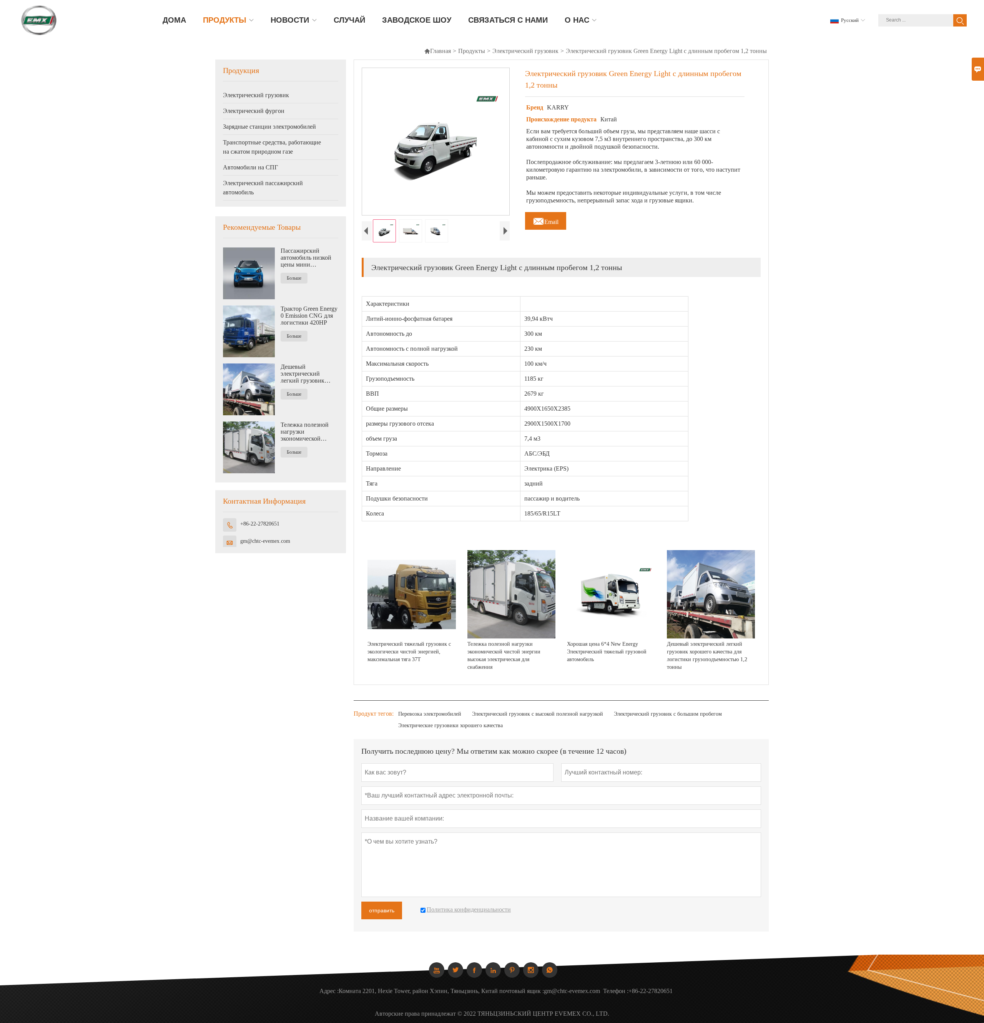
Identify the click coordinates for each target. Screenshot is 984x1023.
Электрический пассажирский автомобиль (263, 188)
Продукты (471, 51)
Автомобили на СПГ (250, 167)
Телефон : (615, 991)
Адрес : (329, 991)
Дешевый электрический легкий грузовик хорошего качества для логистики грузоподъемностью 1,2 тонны (307, 373)
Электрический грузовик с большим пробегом (668, 714)
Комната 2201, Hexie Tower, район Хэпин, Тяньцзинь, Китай (418, 991)
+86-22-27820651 (259, 524)
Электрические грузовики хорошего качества (450, 725)
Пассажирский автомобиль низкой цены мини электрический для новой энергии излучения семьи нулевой (306, 257)
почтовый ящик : (521, 991)
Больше (294, 278)
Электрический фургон (253, 111)
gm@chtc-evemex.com (265, 541)
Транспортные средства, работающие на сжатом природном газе (272, 147)
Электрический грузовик (525, 51)
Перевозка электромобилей (429, 714)
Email (545, 219)
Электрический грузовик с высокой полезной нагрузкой (537, 714)
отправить (381, 910)
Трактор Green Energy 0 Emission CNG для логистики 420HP (309, 315)
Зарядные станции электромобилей (269, 126)
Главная (437, 51)
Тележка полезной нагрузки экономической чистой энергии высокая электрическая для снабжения (305, 431)
